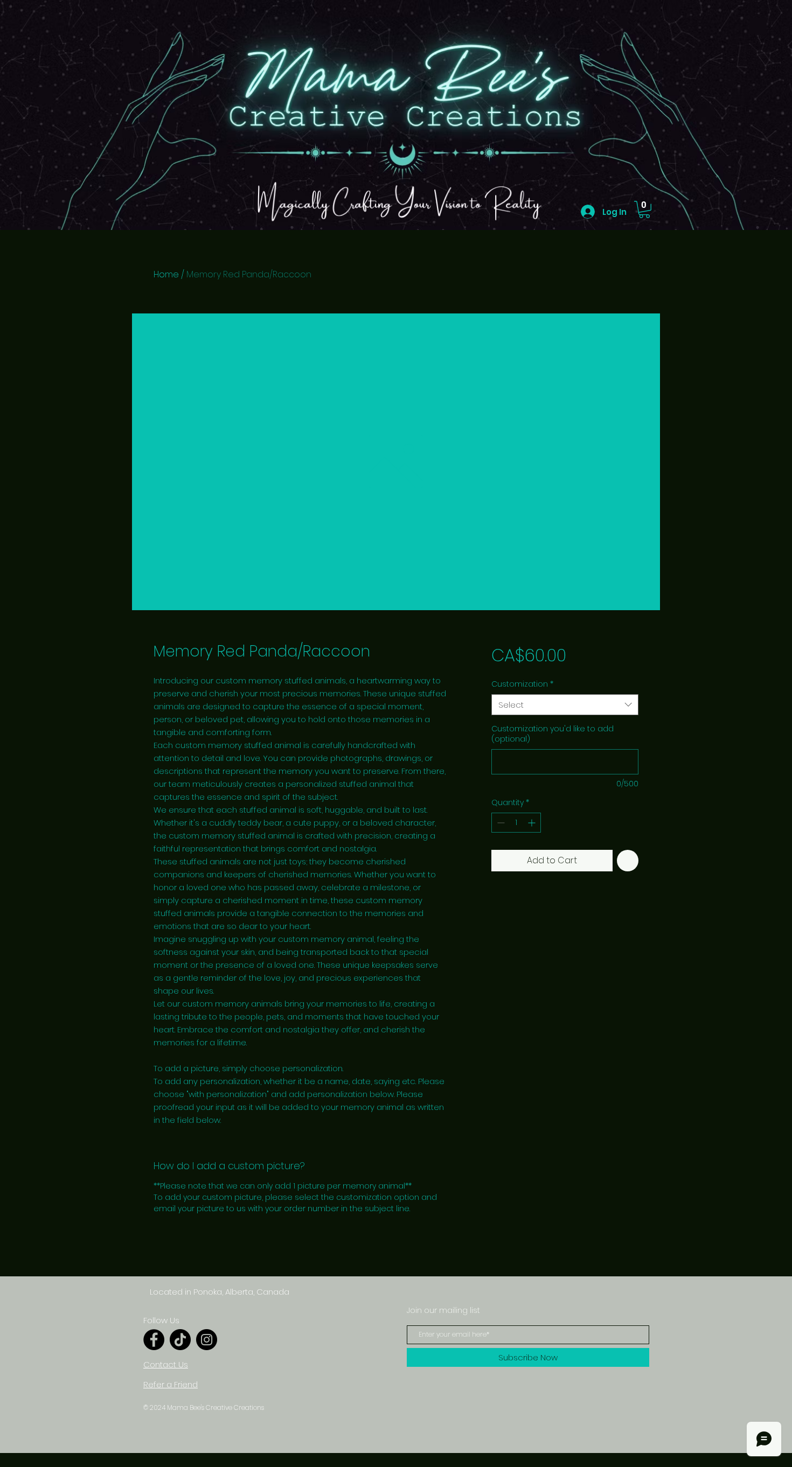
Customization (522, 684)
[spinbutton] (516, 822)
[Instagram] (206, 1339)
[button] (644, 209)
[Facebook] (153, 1339)
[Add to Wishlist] (627, 860)
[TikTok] (180, 1339)
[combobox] (564, 704)
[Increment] (532, 822)
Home (166, 274)
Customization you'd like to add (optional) (552, 734)
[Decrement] (499, 822)
